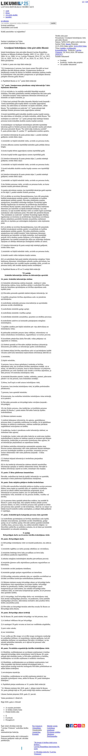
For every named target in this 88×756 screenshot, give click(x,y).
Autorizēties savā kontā (9, 27)
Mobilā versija (52, 726)
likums (68, 44)
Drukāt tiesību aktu (12, 712)
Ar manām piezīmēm (13, 708)
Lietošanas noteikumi (51, 729)
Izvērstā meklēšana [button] (8, 25)
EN (86, 2)
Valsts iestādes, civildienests (73, 47)
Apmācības (36, 732)
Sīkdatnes (50, 734)
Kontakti (35, 734)
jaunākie (9, 17)
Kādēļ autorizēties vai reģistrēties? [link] (13, 32)
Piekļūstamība (52, 736)
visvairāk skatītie (12, 15)
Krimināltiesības (61, 50)
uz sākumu (5, 21)
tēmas (8, 13)
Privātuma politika (53, 732)
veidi (7, 11)
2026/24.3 (59, 54)
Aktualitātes (36, 728)
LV (83, 2)
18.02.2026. (78, 46)
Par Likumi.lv (37, 726)
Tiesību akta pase (61, 36)
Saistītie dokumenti (62, 56)
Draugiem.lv (10, 720)
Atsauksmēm (37, 730)
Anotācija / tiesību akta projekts (71, 62)
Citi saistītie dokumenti (68, 64)
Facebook (9, 718)
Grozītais (63, 60)
